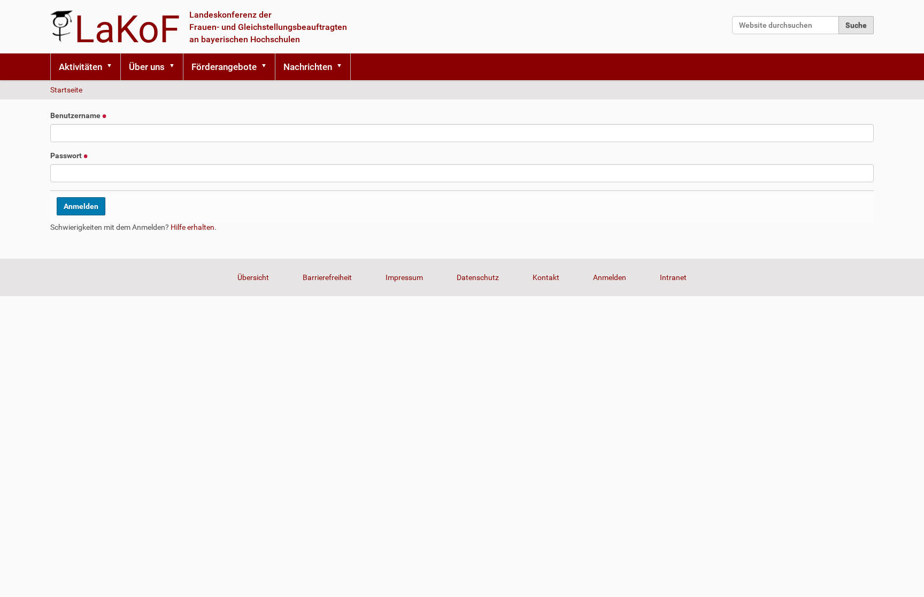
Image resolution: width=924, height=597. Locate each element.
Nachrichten (307, 66)
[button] (112, 66)
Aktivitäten (80, 66)
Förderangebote (224, 66)
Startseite (66, 90)
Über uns (147, 66)
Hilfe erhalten (192, 227)
